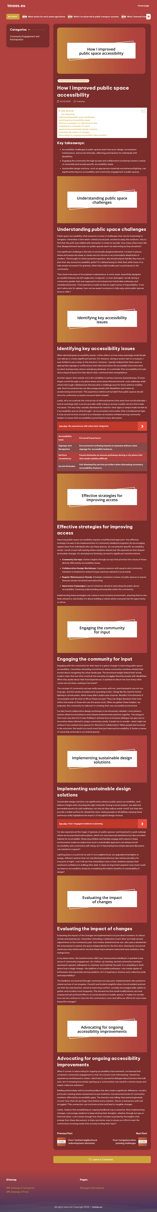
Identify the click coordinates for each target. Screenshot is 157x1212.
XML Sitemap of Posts (17, 1192)
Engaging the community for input (74, 126)
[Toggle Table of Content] (142, 111)
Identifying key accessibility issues (74, 120)
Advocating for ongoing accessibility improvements (82, 135)
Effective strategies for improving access (77, 123)
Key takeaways (68, 114)
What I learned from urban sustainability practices (123, 16)
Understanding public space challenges (76, 117)
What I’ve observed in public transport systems (68, 16)
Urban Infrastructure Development (73, 81)
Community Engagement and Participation (24, 38)
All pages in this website (92, 1188)
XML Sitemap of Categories (20, 1188)
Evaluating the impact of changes (74, 132)
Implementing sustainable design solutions (77, 129)
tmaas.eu (16, 5)
